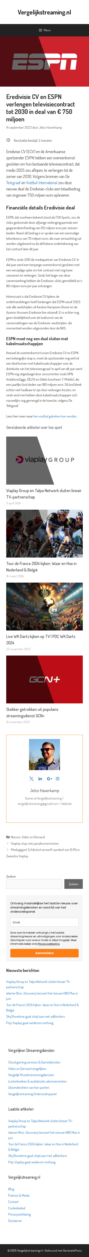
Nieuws (15, 837)
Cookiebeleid (16, 1208)
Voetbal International (42, 182)
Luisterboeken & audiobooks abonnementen (37, 1081)
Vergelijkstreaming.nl (44, 12)
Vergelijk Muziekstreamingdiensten (31, 1075)
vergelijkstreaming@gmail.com (38, 803)
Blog (11, 1189)
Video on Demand (33, 837)
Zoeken (11, 876)
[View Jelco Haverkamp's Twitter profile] (31, 778)
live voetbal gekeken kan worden (55, 416)
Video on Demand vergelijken (27, 1068)
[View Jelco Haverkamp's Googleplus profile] (49, 778)
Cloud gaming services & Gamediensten (34, 1062)
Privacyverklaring (49, 944)
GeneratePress (72, 1250)
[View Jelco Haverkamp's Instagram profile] (57, 778)
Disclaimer (15, 1220)
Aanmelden (44, 953)
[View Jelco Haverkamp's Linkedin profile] (40, 778)
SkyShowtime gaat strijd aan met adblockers (35, 1016)
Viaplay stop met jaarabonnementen (35, 843)
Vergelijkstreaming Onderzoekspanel (32, 1094)
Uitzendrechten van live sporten (28, 1087)
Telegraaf (14, 182)
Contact (13, 1201)
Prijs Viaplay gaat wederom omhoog (29, 1023)
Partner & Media (19, 1195)
